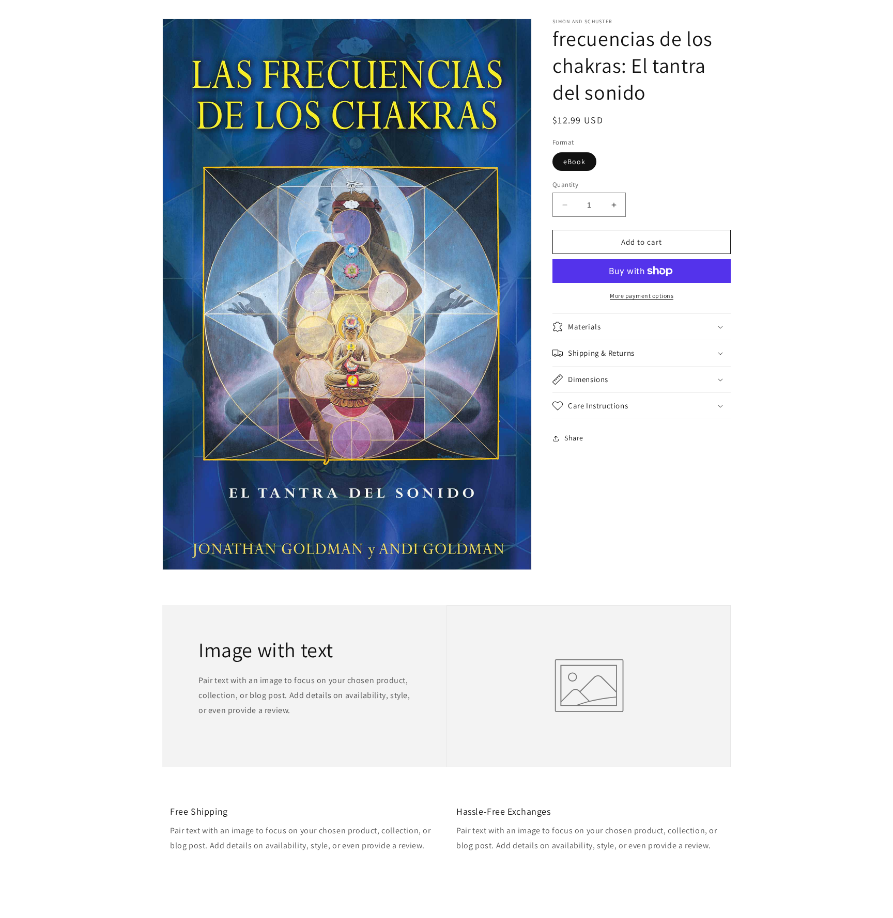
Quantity (565, 184)
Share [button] (573, 437)
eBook (574, 161)
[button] (641, 327)
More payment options (641, 295)
